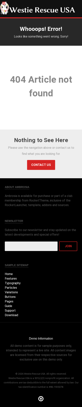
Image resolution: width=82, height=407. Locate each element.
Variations (11, 292)
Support (10, 310)
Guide (8, 306)
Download (11, 315)
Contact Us (41, 165)
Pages (9, 301)
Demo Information (41, 338)
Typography (13, 283)
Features (11, 278)
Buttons (10, 297)
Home (9, 274)
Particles (11, 287)
